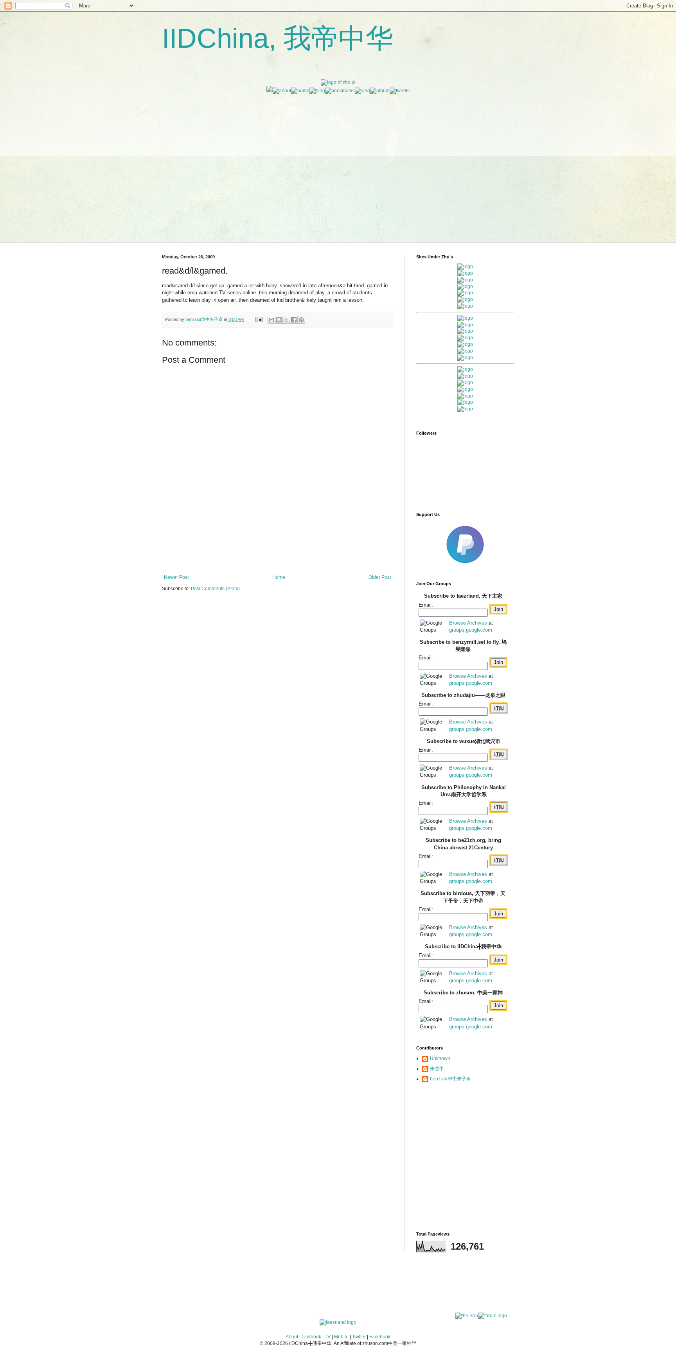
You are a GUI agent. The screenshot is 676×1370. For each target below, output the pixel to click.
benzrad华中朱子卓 (450, 1079)
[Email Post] (259, 319)
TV (328, 1337)
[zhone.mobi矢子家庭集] (465, 344)
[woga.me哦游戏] (465, 389)
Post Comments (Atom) (215, 588)
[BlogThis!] (279, 320)
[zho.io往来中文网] (465, 280)
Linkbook (311, 1337)
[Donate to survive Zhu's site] (465, 566)
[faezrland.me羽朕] (465, 286)
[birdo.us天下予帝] (465, 351)
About (292, 1337)
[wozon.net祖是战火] (465, 369)
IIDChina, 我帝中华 (277, 38)
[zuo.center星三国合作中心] (465, 396)
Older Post (380, 577)
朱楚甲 (437, 1068)
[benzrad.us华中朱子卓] (465, 273)
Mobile (341, 1337)
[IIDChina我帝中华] (465, 337)
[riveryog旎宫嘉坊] (465, 306)
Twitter (359, 1337)
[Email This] (271, 320)
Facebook (379, 1337)
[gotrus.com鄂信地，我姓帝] (465, 318)
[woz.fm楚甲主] (465, 409)
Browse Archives (468, 623)
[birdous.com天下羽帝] (465, 357)
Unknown (440, 1058)
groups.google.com (470, 630)
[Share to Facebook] (294, 320)
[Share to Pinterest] (301, 320)
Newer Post (176, 577)
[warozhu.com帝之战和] (465, 402)
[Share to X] (286, 320)
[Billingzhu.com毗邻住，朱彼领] (465, 325)
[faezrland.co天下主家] (465, 376)
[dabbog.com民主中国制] (465, 382)
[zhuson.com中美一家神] (465, 331)
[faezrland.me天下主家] (338, 1322)
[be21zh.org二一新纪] (465, 266)
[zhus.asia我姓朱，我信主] (465, 292)
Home (278, 577)
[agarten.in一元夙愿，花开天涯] (465, 299)
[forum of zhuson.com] (492, 1315)
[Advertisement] (338, 149)
